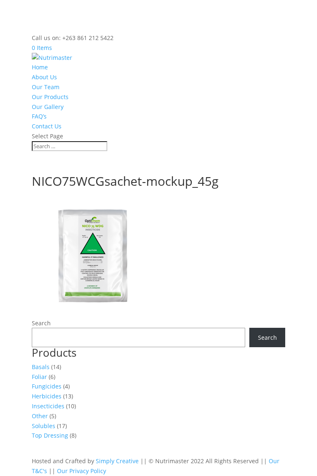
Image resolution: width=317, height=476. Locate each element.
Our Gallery (48, 107)
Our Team (45, 87)
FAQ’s (39, 116)
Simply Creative (117, 461)
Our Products (50, 97)
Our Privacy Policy (81, 471)
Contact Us (47, 126)
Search (41, 323)
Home (40, 67)
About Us (44, 77)
